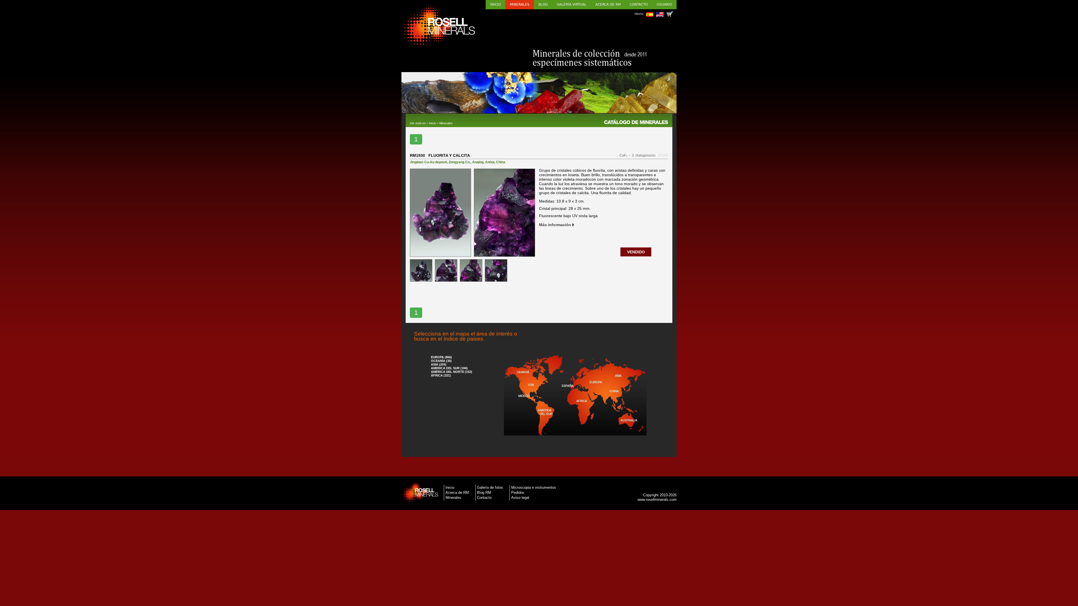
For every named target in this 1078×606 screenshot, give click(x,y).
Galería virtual (571, 4)
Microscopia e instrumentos (533, 487)
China (500, 162)
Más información (555, 224)
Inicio (495, 4)
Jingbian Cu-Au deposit (428, 162)
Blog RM (484, 492)
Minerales (519, 4)
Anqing (477, 162)
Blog (543, 4)
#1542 (663, 155)
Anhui (489, 162)
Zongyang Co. (460, 162)
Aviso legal (520, 497)
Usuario (664, 4)
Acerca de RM (608, 4)
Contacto (639, 4)
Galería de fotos (490, 487)
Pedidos (517, 492)
